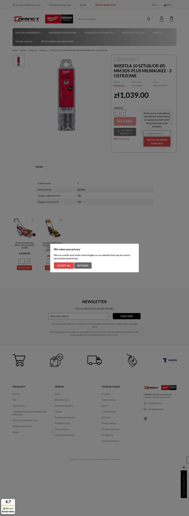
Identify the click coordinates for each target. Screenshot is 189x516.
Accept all (64, 265)
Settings (82, 265)
